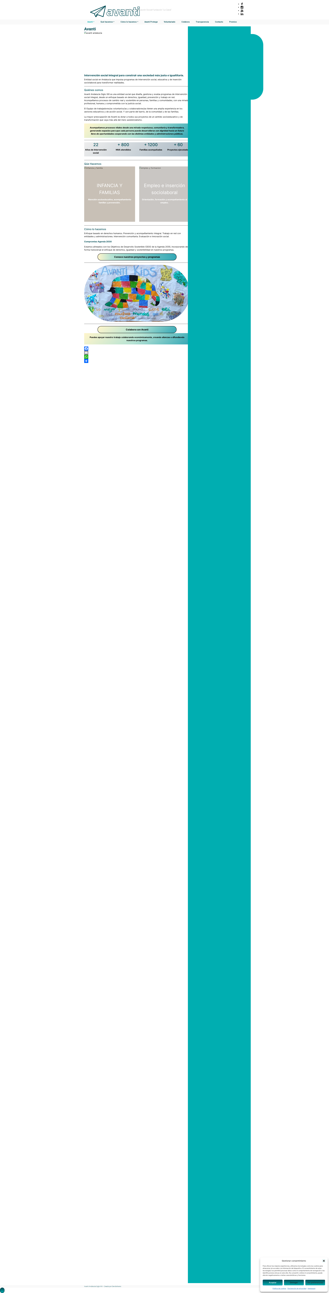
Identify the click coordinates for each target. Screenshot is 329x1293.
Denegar (294, 1282)
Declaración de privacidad (296, 1288)
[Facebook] (242, 4)
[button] (324, 1261)
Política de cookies (279, 1288)
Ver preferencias (315, 1282)
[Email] (137, 353)
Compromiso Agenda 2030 (98, 241)
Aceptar (272, 1282)
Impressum (311, 1288)
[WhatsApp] (137, 357)
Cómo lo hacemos (95, 229)
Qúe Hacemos (92, 163)
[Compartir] (137, 361)
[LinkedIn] (242, 13)
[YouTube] (242, 10)
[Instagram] (242, 7)
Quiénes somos (93, 90)
